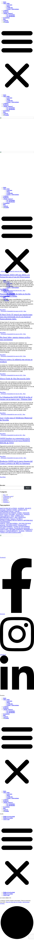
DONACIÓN (26, 513)
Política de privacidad (9, 816)
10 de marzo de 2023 (17, 311)
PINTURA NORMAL (12, 523)
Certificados (9, 7)
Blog (4, 19)
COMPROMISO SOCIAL (7, 511)
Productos (6, 12)
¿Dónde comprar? (8, 13)
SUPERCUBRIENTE (12, 531)
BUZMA (14, 510)
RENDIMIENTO (28, 529)
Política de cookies (8, 818)
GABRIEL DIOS (19, 516)
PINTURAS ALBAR (11, 525)
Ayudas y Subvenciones (12, 9)
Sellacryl (2, 531)
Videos (8, 6)
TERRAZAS (28, 531)
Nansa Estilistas (5, 519)
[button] (17, 58)
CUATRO (17, 511)
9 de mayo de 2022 (17, 414)
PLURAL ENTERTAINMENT (21, 526)
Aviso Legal (6, 819)
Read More (3, 289)
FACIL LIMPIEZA (5, 516)
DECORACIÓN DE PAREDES (8, 513)
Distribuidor (6, 497)
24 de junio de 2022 (17, 393)
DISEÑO (19, 513)
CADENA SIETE (22, 510)
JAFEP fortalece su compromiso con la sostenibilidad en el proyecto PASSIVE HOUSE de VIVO (15, 440)
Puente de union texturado (22, 528)
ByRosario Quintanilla (6, 271)
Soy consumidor (10, 14)
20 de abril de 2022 (17, 435)
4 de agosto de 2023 (17, 271)
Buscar (27, 487)
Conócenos (9, 4)
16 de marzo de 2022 (17, 458)
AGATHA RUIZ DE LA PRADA (8, 508)
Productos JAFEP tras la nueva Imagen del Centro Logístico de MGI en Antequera (16, 462)
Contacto (5, 20)
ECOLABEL (12, 514)
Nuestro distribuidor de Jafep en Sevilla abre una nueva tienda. (15, 295)
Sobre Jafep (6, 3)
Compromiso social (8, 496)
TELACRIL (22, 531)
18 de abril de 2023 (17, 290)
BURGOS (9, 510)
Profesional (6, 502)
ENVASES (27, 514)
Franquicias (6, 17)
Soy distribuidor (10, 16)
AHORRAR (21, 508)
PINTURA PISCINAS (25, 523)
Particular (5, 500)
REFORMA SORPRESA (16, 529)
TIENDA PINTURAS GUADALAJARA (10, 532)
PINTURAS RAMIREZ (6, 526)
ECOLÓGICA (19, 514)
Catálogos (5, 10)
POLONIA (3, 528)
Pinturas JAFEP (22, 525)
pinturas (2, 525)
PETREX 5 (19, 519)
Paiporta (13, 519)
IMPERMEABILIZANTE (7, 517)
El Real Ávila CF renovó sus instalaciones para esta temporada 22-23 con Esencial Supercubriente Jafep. (16, 317)
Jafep (16, 517)
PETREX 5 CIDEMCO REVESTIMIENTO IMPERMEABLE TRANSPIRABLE (16, 521)
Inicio (4, 2)
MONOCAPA (22, 517)
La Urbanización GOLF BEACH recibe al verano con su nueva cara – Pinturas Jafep (16, 398)
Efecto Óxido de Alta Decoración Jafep (15, 379)
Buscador (2, 485)
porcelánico (9, 528)
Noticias (5, 499)
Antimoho (3, 510)
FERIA (12, 516)
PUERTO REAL (4, 529)
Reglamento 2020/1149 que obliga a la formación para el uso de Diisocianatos (15, 276)
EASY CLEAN (4, 514)
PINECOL (3, 523)
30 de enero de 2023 (17, 334)
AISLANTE (28, 508)
